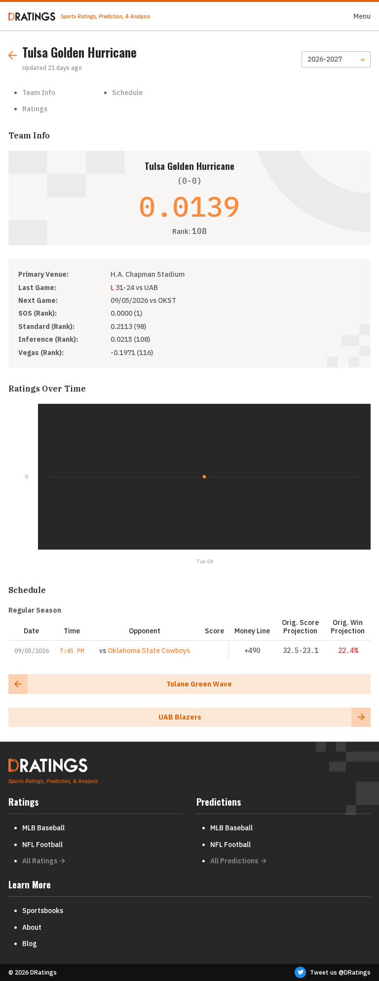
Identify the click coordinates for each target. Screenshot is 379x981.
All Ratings (39, 860)
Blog (29, 943)
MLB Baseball (43, 827)
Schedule (127, 92)
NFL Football (42, 844)
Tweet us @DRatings (340, 972)
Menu (362, 16)
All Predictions (234, 860)
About (31, 927)
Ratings (34, 108)
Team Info (38, 92)
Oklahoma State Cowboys (149, 650)
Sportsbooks (42, 910)
